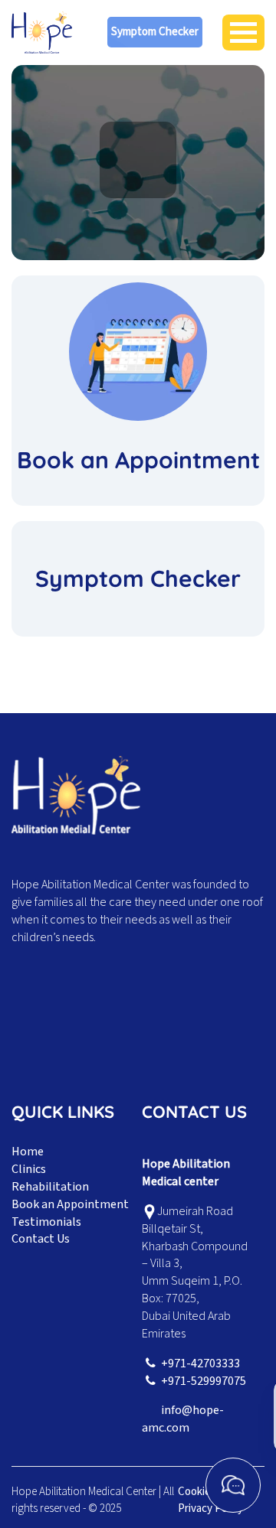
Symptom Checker (155, 32)
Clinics (29, 1169)
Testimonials (46, 1222)
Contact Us (41, 1238)
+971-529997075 (203, 1381)
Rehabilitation (50, 1186)
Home (28, 1151)
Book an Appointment (70, 1204)
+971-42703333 (200, 1363)
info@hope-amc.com (183, 1419)
